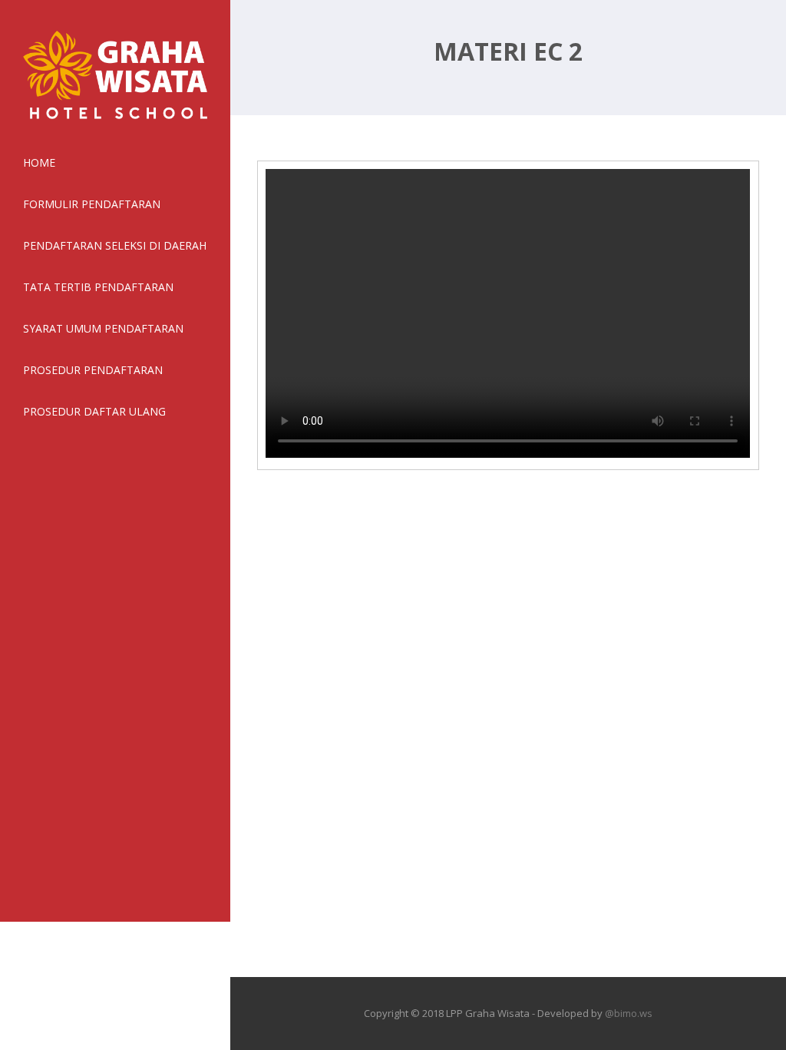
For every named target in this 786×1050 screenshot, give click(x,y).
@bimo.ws (628, 1013)
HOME (39, 162)
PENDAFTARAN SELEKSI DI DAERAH (114, 245)
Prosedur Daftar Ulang (94, 411)
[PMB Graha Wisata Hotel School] (115, 122)
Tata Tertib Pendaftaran (98, 287)
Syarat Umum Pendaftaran (103, 328)
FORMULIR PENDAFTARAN (91, 204)
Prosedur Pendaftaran (93, 370)
